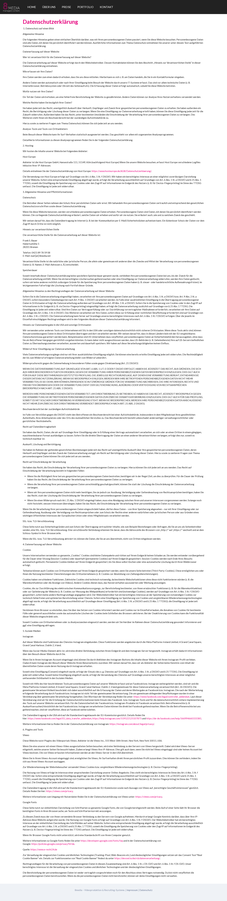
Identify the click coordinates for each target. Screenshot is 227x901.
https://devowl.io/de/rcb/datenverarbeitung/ (137, 858)
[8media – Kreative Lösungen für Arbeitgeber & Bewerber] (11, 7)
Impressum (132, 890)
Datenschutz (145, 890)
